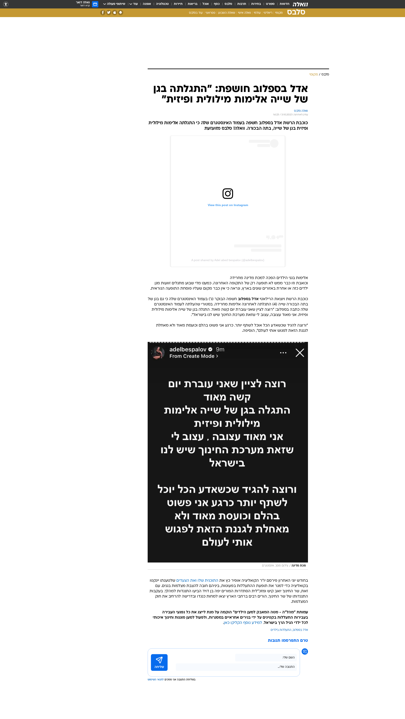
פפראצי (210, 13)
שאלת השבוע (226, 13)
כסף (217, 4)
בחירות (256, 4)
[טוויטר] (108, 12)
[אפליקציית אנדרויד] (120, 12)
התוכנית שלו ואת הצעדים (197, 581)
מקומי (279, 13)
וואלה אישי (244, 13)
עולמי (257, 13)
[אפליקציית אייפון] (114, 12)
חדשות (284, 4)
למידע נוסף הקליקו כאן (243, 623)
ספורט (270, 4)
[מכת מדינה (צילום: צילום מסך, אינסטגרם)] (228, 456)
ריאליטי (267, 13)
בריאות (192, 4)
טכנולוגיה (162, 4)
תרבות (241, 4)
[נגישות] (5, 4)
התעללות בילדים (281, 630)
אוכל (205, 4)
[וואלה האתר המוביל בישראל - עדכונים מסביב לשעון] (300, 4)
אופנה (147, 4)
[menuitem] (282, 4)
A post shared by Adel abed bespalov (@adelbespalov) (227, 260)
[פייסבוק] (102, 12)
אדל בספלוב (300, 630)
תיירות (178, 4)
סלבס (228, 4)
